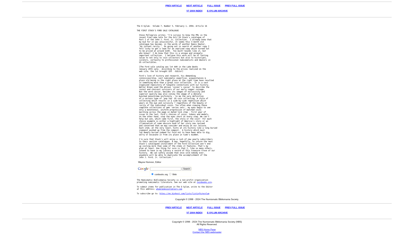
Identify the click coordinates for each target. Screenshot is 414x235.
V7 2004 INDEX (194, 11)
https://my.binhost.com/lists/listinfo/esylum (184, 193)
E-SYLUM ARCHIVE (217, 11)
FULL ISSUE (213, 5)
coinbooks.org (204, 182)
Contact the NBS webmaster (207, 232)
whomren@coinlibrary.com (169, 189)
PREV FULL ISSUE (235, 5)
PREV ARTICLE (173, 5)
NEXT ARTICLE (194, 5)
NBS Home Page (207, 229)
